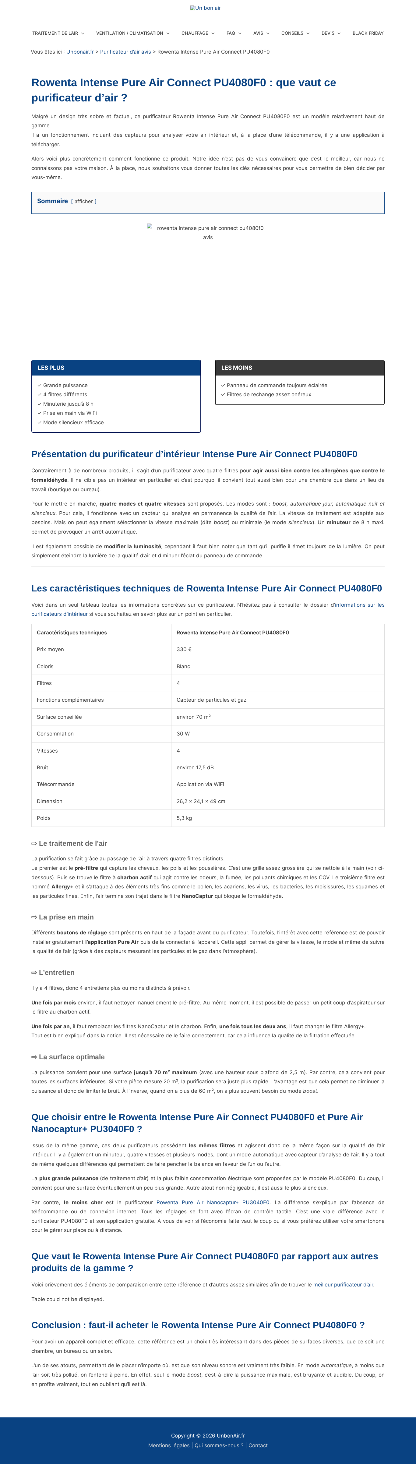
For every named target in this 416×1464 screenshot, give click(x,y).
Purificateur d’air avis (125, 52)
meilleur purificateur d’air (343, 1285)
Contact (258, 1445)
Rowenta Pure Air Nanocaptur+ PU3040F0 (213, 1202)
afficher (84, 201)
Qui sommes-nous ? (219, 1445)
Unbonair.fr (80, 52)
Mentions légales (169, 1445)
